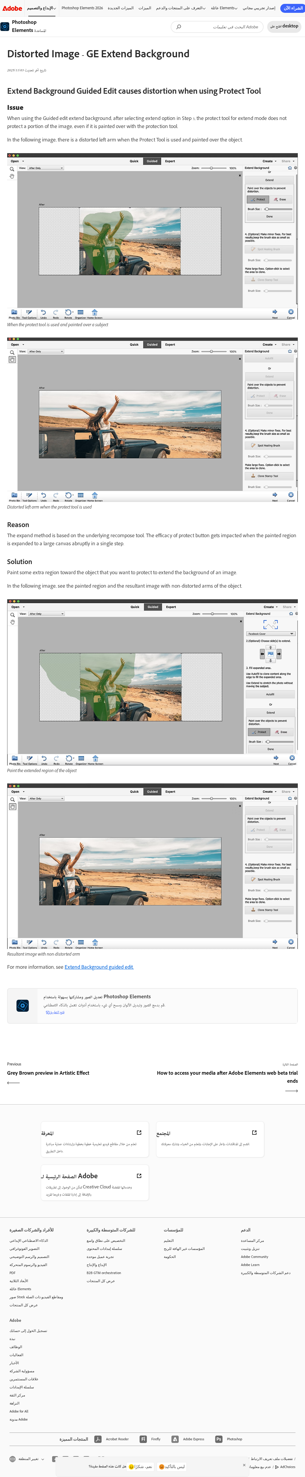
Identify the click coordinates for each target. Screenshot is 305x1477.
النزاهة (14, 1403)
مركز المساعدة (252, 1241)
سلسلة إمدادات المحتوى (104, 1249)
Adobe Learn (250, 1265)
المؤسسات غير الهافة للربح (184, 1249)
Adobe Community (254, 1257)
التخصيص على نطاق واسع (106, 1241)
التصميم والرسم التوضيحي (29, 1257)
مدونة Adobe (19, 1419)
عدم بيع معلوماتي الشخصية (251, 1467)
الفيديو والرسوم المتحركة (28, 1265)
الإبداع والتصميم (40, 8)
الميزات (145, 8)
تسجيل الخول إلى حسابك (28, 1331)
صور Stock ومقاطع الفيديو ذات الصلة (36, 1297)
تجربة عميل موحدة (100, 1257)
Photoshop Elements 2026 (82, 8)
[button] (26, 1459)
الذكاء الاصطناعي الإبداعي (29, 1241)
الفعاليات (16, 1355)
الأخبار (14, 1363)
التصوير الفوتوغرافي (24, 1249)
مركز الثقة (17, 1395)
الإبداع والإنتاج (97, 1265)
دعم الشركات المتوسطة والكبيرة (265, 1273)
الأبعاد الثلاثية (19, 1281)
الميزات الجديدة (121, 8)
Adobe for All (19, 1411)
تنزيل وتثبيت (250, 1249)
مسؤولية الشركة (22, 1371)
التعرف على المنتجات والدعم (179, 8)
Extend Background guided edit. (99, 968)
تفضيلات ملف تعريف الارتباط (272, 1459)
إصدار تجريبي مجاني (259, 8)
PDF (12, 1273)
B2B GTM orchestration (104, 1273)
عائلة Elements (222, 8)
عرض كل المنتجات (24, 1305)
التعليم (169, 1241)
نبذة (12, 1339)
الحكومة (170, 1257)
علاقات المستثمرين (24, 1379)
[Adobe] (12, 8)
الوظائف (16, 1347)
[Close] (244, 1465)
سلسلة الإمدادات (22, 1387)
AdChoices (287, 1467)
